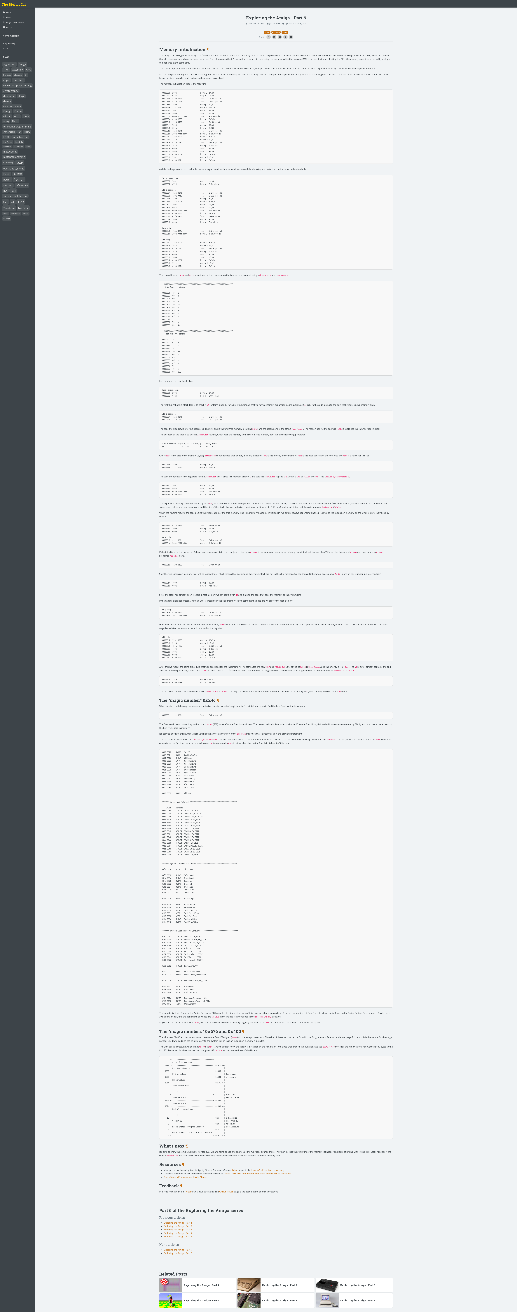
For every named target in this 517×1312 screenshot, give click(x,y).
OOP (20, 163)
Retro (5, 48)
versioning (15, 213)
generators (9, 131)
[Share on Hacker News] (280, 37)
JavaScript (7, 142)
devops (7, 101)
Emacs (26, 116)
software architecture (15, 196)
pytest (7, 179)
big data (7, 75)
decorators (9, 96)
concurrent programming (17, 85)
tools (5, 213)
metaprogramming (14, 156)
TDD (21, 202)
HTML (27, 132)
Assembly (17, 69)
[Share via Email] (291, 37)
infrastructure (20, 137)
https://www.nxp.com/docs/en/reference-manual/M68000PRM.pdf (258, 1173)
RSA (5, 190)
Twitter (188, 1191)
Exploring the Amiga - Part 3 (178, 1229)
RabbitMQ (8, 185)
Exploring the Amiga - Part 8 (178, 1253)
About (9, 17)
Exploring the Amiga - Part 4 (178, 1233)
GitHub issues (226, 1191)
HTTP (6, 137)
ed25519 (7, 116)
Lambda (19, 142)
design (21, 96)
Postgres (17, 173)
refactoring (22, 185)
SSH (5, 201)
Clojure (6, 80)
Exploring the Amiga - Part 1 (178, 1222)
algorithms (9, 64)
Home (9, 12)
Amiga (22, 64)
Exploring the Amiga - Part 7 (178, 1249)
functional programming (17, 126)
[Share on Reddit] (285, 37)
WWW (6, 218)
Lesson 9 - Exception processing (267, 1170)
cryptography (10, 90)
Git (20, 132)
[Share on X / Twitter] (268, 37)
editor (17, 116)
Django (7, 111)
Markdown (18, 146)
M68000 (7, 146)
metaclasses (10, 151)
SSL (12, 201)
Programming (9, 43)
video (25, 213)
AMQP (6, 69)
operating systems (13, 168)
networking (8, 162)
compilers (18, 80)
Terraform (9, 208)
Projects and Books (15, 22)
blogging (18, 75)
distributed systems (12, 106)
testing (23, 208)
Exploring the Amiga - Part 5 (178, 1236)
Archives (9, 27)
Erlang (6, 121)
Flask (15, 121)
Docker (18, 111)
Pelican (6, 174)
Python (19, 179)
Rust (13, 190)
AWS (28, 69)
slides (234, 1170)
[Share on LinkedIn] (274, 37)
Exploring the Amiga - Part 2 (178, 1226)
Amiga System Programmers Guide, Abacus (185, 1177)
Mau (28, 146)
